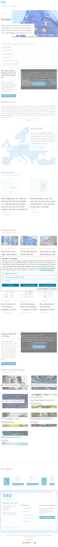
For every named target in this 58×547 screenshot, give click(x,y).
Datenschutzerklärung (47, 269)
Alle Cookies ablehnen (29, 285)
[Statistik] (3, 281)
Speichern (10, 285)
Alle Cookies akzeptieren (48, 285)
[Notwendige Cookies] (3, 274)
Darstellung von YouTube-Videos (15, 277)
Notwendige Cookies (11, 273)
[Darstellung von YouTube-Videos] (3, 277)
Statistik (7, 281)
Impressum (53, 288)
